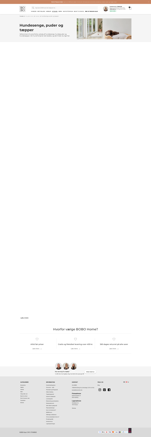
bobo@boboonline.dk (77, 390)
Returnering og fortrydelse (52, 401)
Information (50, 382)
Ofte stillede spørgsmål (51, 405)
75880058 (74, 387)
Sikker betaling (49, 392)
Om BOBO (74, 385)
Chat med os (113, 9)
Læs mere (24, 318)
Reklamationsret (50, 403)
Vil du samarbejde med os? (52, 417)
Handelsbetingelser (50, 385)
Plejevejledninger (50, 407)
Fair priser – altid (50, 387)
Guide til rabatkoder (50, 396)
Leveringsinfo (49, 398)
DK (124, 382)
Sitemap (74, 408)
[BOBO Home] (22, 9)
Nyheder (33, 11)
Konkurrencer (49, 421)
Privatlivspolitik (49, 419)
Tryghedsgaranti (50, 394)
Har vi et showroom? (51, 410)
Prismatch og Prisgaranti (52, 389)
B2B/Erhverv (49, 412)
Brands (22, 402)
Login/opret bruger (50, 423)
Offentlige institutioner (51, 414)
